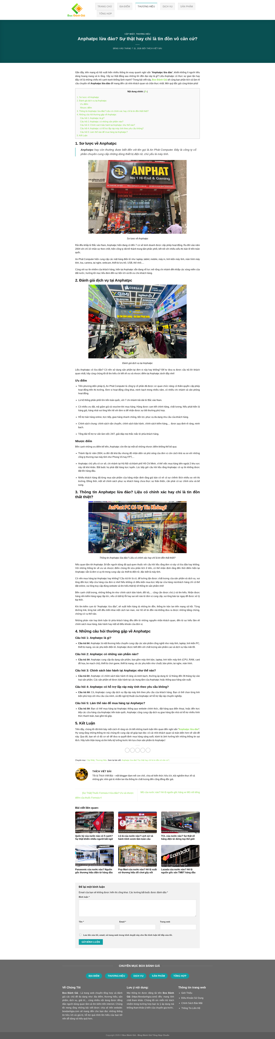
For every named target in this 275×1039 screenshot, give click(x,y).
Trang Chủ (105, 6)
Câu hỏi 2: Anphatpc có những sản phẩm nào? (101, 121)
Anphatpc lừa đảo (189, 729)
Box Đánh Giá (159, 79)
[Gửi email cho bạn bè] (137, 750)
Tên (81, 922)
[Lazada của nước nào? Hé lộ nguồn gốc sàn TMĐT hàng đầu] (180, 856)
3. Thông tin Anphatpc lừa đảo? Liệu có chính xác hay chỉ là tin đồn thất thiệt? (113, 111)
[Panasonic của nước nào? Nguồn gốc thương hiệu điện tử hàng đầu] (94, 856)
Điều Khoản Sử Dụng (192, 998)
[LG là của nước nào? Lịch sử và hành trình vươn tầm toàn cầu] (137, 822)
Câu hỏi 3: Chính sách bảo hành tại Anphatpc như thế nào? (107, 125)
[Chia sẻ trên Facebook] (127, 750)
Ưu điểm (84, 104)
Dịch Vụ (168, 6)
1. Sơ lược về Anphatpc (88, 97)
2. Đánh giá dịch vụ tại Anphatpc (92, 100)
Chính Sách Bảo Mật (191, 1003)
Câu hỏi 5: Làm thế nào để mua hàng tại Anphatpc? (104, 132)
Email (122, 922)
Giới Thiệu (186, 993)
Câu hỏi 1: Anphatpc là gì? (92, 118)
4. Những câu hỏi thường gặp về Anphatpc (96, 114)
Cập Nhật (130, 34)
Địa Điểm (125, 6)
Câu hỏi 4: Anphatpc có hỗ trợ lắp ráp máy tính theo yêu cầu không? (112, 128)
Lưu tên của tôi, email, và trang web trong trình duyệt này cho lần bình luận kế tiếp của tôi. (127, 935)
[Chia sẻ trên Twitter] (132, 750)
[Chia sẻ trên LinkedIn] (148, 750)
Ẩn (146, 92)
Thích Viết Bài (154, 48)
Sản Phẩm (186, 6)
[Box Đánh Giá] (76, 10)
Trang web (165, 922)
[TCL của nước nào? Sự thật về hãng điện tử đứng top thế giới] (180, 822)
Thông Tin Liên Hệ (190, 1008)
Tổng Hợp (105, 13)
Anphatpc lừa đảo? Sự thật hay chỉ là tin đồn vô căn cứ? (145, 760)
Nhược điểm (86, 107)
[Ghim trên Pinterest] (142, 750)
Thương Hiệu (146, 6)
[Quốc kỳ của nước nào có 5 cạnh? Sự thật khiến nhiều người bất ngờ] (94, 822)
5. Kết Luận (82, 135)
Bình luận (84, 897)
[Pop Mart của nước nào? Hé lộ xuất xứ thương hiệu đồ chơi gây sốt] (137, 856)
